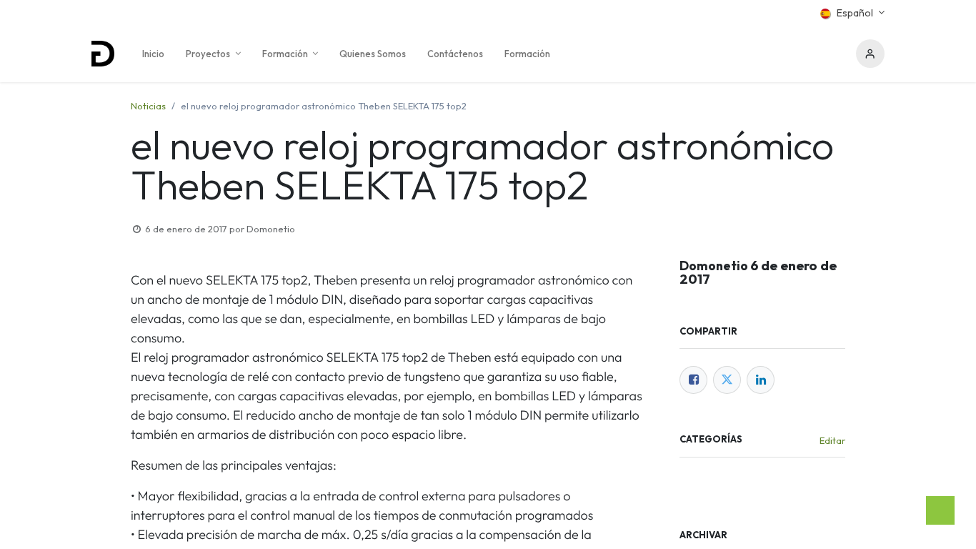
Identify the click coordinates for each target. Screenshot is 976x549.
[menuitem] (153, 53)
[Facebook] (693, 380)
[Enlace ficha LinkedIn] (761, 380)
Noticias (148, 106)
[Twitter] (727, 380)
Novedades (709, 482)
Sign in (870, 53)
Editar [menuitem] (832, 440)
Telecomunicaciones (790, 482)
